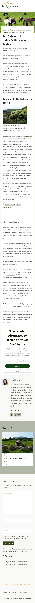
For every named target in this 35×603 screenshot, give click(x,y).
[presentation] (17, 443)
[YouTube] (17, 586)
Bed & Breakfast (16, 29)
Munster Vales (7, 32)
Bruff (27, 306)
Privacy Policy (6, 594)
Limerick (28, 31)
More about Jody (15, 412)
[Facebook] (6, 586)
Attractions (6, 29)
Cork (22, 29)
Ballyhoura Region (9, 183)
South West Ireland (18, 32)
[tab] (6, 452)
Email (5, 532)
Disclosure (13, 594)
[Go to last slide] (4, 450)
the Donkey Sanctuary (21, 246)
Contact (20, 594)
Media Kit (17, 596)
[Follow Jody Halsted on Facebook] (11, 416)
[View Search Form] (27, 4)
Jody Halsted (7, 48)
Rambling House (11, 275)
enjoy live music (23, 277)
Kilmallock (21, 306)
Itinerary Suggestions (18, 31)
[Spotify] (21, 586)
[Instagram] (10, 586)
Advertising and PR (27, 594)
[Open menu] (31, 5)
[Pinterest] (28, 586)
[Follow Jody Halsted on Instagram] (15, 416)
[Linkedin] (13, 586)
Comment (7, 495)
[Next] (30, 450)
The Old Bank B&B (20, 85)
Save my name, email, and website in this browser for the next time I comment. (16, 539)
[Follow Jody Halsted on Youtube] (19, 416)
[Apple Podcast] (25, 586)
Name (5, 523)
